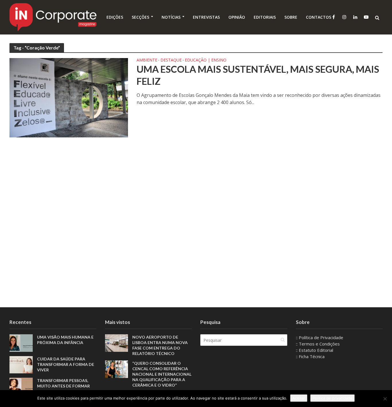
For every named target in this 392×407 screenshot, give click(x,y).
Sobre (290, 17)
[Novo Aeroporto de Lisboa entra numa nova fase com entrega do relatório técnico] (116, 342)
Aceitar (298, 398)
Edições (114, 17)
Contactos (318, 17)
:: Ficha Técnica (310, 356)
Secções (140, 17)
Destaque (171, 60)
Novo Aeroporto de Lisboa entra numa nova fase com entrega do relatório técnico (160, 345)
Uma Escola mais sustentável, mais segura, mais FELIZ (258, 75)
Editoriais (265, 17)
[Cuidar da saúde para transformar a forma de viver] (21, 364)
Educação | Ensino (205, 60)
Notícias (171, 17)
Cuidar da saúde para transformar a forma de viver (65, 364)
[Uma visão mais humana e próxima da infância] (21, 342)
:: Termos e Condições (318, 344)
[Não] (385, 399)
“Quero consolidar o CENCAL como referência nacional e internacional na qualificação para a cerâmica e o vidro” (161, 374)
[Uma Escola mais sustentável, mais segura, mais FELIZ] (68, 97)
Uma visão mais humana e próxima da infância (65, 340)
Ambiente (147, 60)
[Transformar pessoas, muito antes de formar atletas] (21, 386)
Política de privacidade (332, 398)
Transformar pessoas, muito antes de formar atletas (63, 386)
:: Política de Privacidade (319, 337)
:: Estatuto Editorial (314, 350)
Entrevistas (206, 17)
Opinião (236, 17)
